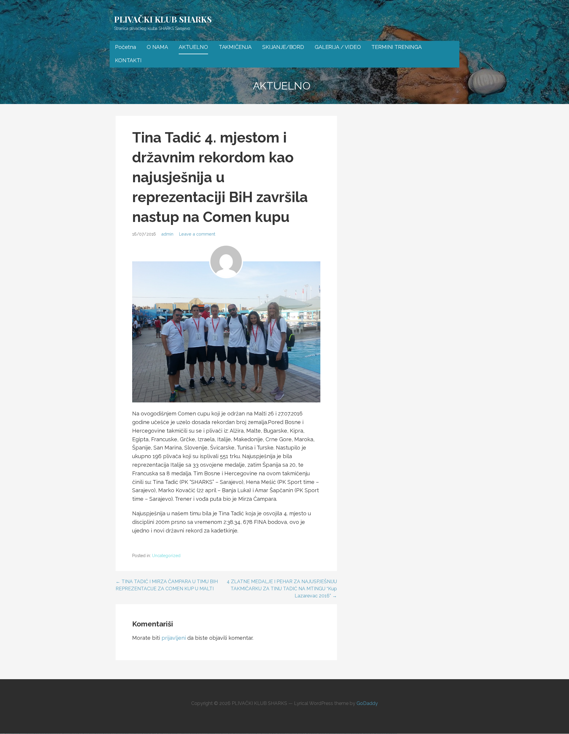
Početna (125, 47)
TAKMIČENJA (235, 47)
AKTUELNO (193, 47)
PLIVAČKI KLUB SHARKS (163, 19)
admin (167, 233)
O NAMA (157, 47)
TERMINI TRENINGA (396, 47)
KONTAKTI (128, 60)
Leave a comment (197, 233)
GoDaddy (367, 703)
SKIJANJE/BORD (283, 47)
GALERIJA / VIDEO (338, 47)
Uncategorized (166, 555)
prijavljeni (174, 638)
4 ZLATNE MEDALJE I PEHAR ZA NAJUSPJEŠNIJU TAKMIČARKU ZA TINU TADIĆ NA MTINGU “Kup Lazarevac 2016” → (282, 589)
